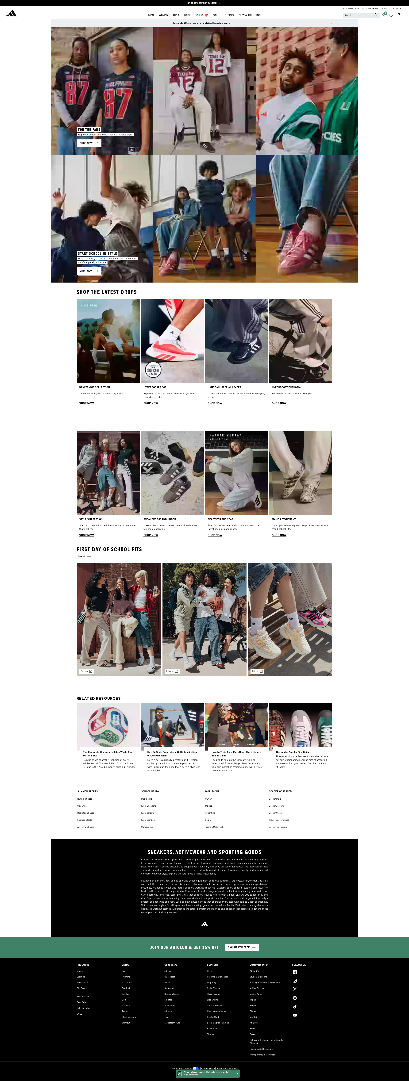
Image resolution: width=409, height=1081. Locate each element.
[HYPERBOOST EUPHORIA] (300, 353)
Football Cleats (84, 820)
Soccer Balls (275, 799)
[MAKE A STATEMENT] (300, 485)
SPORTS (229, 15)
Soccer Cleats (275, 813)
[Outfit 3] (290, 619)
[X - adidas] (312, 989)
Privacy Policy (208, 1068)
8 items (169, 671)
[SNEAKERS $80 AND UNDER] (172, 485)
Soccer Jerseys (276, 806)
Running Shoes (84, 799)
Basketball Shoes (85, 813)
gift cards (384, 9)
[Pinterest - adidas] (312, 998)
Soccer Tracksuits (278, 827)
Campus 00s (147, 827)
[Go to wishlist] (391, 15)
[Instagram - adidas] (312, 981)
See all (81, 556)
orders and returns (370, 9)
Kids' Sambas (148, 820)
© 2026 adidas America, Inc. (204, 1077)
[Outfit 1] (119, 619)
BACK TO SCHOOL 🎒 (196, 15)
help (357, 9)
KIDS (176, 15)
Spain (208, 820)
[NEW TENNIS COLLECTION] (108, 353)
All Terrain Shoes (85, 827)
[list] (204, 353)
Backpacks (146, 799)
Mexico (208, 806)
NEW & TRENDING (250, 15)
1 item (255, 671)
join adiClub (396, 9)
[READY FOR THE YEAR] (236, 485)
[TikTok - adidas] (312, 1007)
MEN (151, 15)
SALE (216, 15)
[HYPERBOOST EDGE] (172, 353)
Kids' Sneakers (148, 806)
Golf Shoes (82, 806)
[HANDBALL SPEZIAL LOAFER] (236, 353)
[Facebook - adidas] (312, 972)
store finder (348, 9)
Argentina (210, 813)
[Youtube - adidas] (312, 1015)
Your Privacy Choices (181, 1068)
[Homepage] (11, 14)
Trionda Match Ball (214, 827)
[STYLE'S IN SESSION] (108, 485)
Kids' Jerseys (147, 813)
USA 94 (208, 799)
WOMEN (163, 15)
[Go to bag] (399, 15)
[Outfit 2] (204, 619)
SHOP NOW (86, 403)
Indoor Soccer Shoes (279, 820)
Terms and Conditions (227, 1068)
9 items (84, 671)
